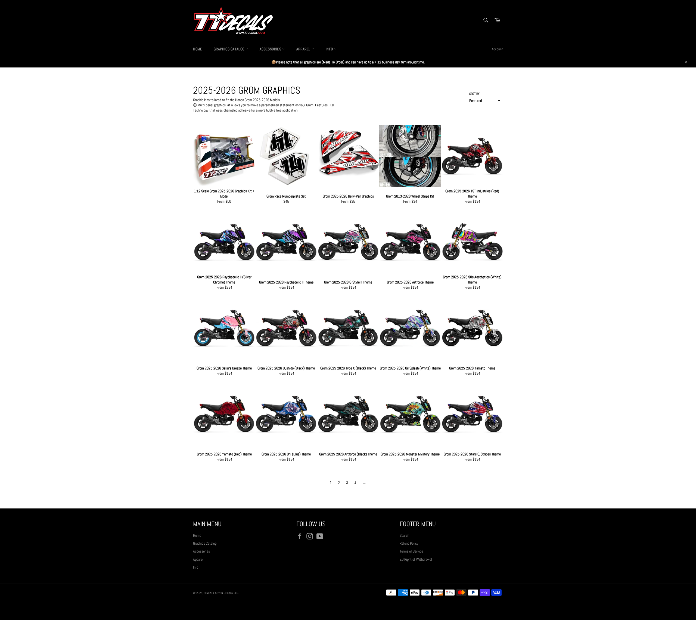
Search (404, 535)
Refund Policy (409, 543)
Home (197, 49)
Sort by (474, 94)
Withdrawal (348, 607)
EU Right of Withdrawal (416, 559)
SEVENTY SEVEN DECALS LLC (221, 593)
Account (497, 49)
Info (330, 49)
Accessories (271, 49)
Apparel (304, 49)
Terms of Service (411, 551)
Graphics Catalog (229, 49)
